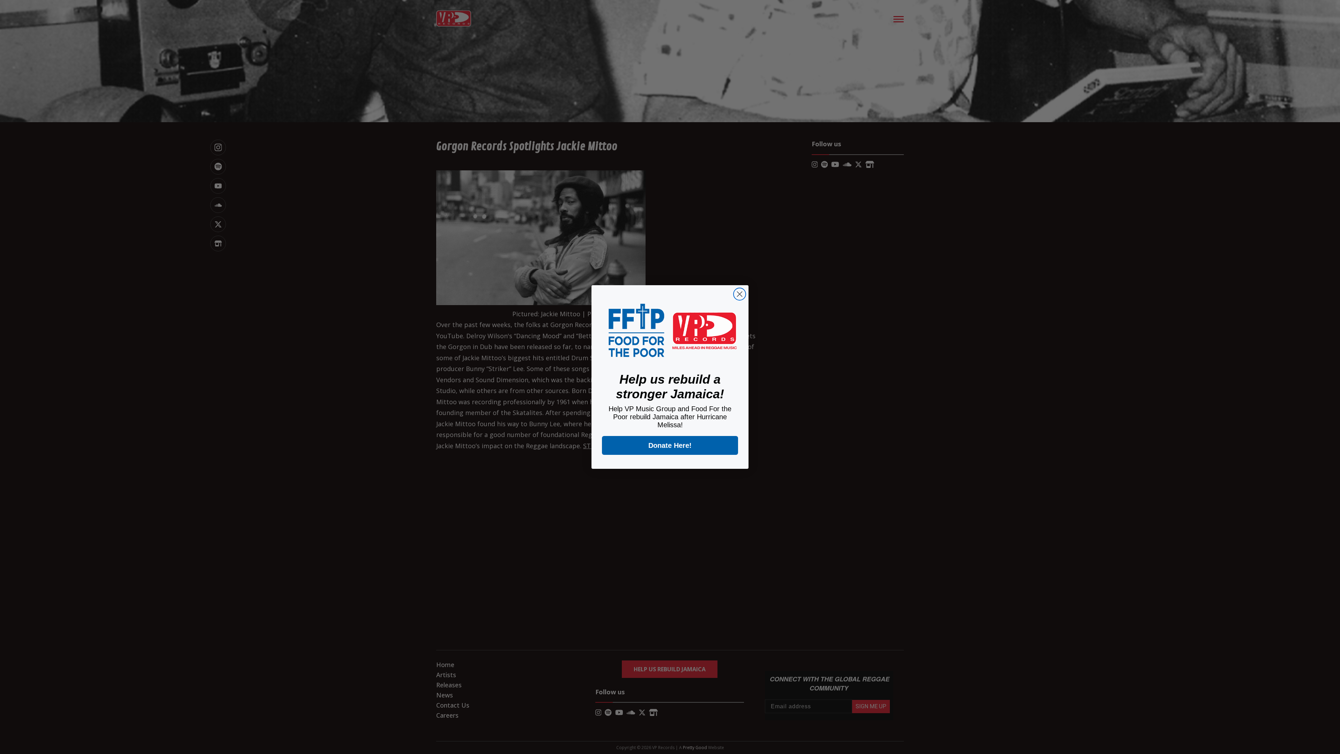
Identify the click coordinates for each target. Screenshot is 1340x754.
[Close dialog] (740, 294)
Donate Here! (670, 445)
